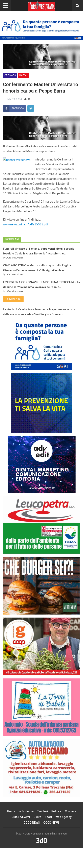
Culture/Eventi (21, 817)
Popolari (12, 239)
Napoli (23, 75)
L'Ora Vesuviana (14, 257)
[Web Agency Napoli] (41, 840)
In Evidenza (26, 811)
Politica (56, 811)
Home (11, 811)
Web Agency (63, 817)
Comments (13, 299)
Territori (42, 811)
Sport (48, 817)
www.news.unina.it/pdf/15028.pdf (25, 224)
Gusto (37, 817)
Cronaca (10, 75)
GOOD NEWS (32, 822)
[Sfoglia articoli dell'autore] (5, 99)
